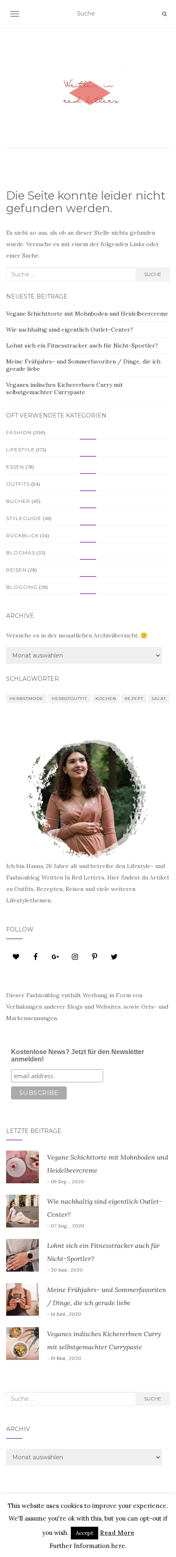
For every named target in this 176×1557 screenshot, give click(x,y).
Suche (152, 274)
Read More (117, 1533)
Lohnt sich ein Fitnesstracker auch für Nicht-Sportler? (82, 345)
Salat (158, 698)
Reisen (16, 570)
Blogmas (20, 553)
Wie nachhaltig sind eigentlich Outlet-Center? (69, 329)
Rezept (133, 698)
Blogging (22, 587)
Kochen (105, 698)
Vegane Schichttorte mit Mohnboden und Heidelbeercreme (87, 313)
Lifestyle (20, 449)
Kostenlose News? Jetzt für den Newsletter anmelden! (77, 1055)
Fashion (19, 432)
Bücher (18, 501)
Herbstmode (26, 698)
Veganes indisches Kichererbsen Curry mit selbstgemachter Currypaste (64, 388)
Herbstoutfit (69, 698)
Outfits (18, 484)
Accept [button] (84, 1533)
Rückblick (22, 535)
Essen (15, 467)
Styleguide (23, 518)
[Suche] (164, 14)
